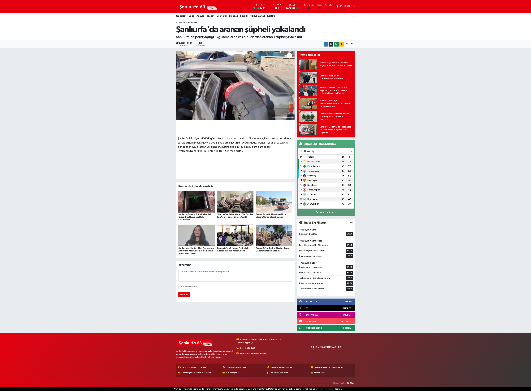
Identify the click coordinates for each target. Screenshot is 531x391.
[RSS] (338, 347)
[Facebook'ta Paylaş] (326, 44)
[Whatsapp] (333, 347)
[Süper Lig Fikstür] (351, 223)
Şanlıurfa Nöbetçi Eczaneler (194, 367)
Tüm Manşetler (232, 373)
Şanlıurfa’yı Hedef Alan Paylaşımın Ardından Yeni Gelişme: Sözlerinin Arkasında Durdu (196, 251)
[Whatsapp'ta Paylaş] (336, 44)
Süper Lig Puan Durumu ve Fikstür (196, 373)
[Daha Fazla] (341, 44)
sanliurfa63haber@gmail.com (253, 353)
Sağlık (244, 16)
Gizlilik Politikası (325, 389)
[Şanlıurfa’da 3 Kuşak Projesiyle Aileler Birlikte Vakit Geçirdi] (235, 235)
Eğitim (271, 16)
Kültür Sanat (257, 16)
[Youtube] (328, 347)
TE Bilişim (351, 383)
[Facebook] (313, 347)
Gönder (184, 294)
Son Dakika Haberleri (279, 373)
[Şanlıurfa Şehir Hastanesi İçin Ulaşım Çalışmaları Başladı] (274, 201)
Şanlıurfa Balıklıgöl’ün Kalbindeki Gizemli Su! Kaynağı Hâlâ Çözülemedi (195, 217)
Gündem (181, 16)
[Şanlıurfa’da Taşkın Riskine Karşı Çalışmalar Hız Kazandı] (274, 235)
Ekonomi (222, 16)
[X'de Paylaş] (331, 44)
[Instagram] (323, 347)
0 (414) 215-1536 (247, 348)
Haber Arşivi (319, 373)
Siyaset (233, 16)
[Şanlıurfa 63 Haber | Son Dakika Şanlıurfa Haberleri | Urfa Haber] (197, 6)
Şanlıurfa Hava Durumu (236, 367)
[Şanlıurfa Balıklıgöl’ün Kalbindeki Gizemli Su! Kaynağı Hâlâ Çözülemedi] (196, 201)
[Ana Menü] (353, 16)
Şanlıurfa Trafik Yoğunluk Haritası (328, 367)
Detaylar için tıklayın (326, 212)
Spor (191, 16)
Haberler (180, 23)
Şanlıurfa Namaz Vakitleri (281, 367)
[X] (318, 347)
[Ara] (354, 6)
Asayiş (200, 16)
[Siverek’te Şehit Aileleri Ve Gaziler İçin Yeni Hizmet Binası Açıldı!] (235, 201)
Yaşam (210, 16)
